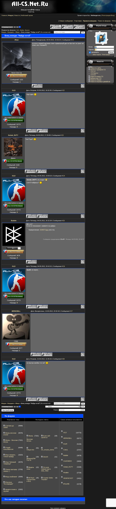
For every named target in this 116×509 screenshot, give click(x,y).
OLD (17, 30)
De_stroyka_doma (47, 450)
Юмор (18, 32)
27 (72, 311)
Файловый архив (27, 15)
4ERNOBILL (16, 311)
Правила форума (89, 21)
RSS (113, 21)
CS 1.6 (93, 71)
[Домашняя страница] (42, 130)
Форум (3, 32)
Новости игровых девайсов (100, 81)
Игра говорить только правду (9, 455)
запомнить (95, 52)
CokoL (65, 450)
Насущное (10, 32)
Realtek (66, 472)
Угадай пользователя (8, 448)
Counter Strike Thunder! (47, 478)
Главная (4, 15)
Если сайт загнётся (45, 436)
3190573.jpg (44, 230)
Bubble (22, 30)
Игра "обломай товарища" (9, 463)
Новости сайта (95, 68)
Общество (30, 450)
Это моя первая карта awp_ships (46, 469)
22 (64, 90)
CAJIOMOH (67, 461)
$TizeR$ (66, 484)
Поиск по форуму (104, 21)
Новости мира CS (96, 76)
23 (63, 135)
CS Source (94, 73)
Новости (17, 15)
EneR (65, 444)
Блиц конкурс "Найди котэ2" (30, 32)
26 (64, 266)
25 (64, 220)
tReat (17, 40)
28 (64, 359)
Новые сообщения (66, 21)
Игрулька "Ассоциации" (8, 483)
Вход (112, 15)
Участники (78, 21)
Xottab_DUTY (13, 135)
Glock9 (45, 457)
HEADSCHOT (68, 478)
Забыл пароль (97, 54)
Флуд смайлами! (11, 477)
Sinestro (27, 30)
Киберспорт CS (95, 78)
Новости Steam (95, 80)
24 (64, 176)
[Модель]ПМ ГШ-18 (31, 459)
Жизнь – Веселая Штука (30, 438)
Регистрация (106, 15)
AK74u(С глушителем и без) (31, 479)
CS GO (93, 75)
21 (73, 40)
